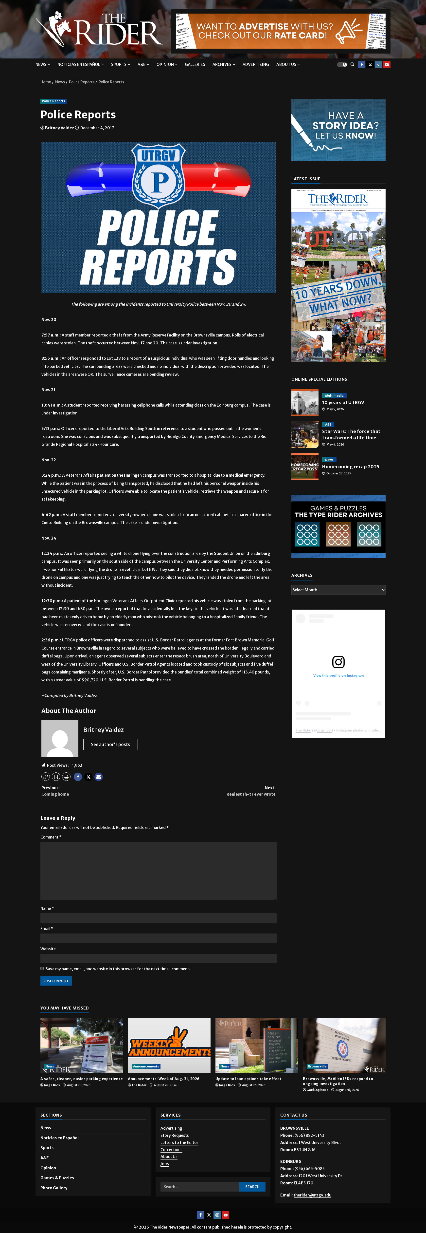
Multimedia (334, 395)
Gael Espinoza (317, 1090)
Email (46, 928)
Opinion (165, 64)
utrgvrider (324, 730)
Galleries (195, 64)
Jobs (164, 1163)
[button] (45, 776)
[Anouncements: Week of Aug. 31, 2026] (169, 1045)
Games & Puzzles (57, 1177)
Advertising (256, 64)
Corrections (171, 1149)
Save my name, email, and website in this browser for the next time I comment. (118, 968)
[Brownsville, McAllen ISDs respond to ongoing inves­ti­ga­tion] (344, 1045)
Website (48, 948)
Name (47, 908)
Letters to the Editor (179, 1142)
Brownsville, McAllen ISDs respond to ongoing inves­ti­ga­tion (338, 1081)
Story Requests (174, 1135)
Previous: (55, 791)
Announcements (146, 1066)
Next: (251, 791)
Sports (118, 64)
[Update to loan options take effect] (256, 1045)
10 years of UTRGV (305, 402)
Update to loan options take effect (248, 1079)
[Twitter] (370, 64)
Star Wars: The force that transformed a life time (305, 434)
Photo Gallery (53, 1187)
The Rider (303, 730)
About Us (169, 1156)
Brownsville (317, 1066)
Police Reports (53, 101)
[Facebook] (361, 64)
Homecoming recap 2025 (305, 466)
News (41, 64)
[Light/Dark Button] (342, 64)
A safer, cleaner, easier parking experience (81, 1079)
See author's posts (110, 744)
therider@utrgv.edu (312, 1195)
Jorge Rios (52, 1085)
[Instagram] (378, 64)
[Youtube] (386, 64)
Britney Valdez (59, 127)
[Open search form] (352, 64)
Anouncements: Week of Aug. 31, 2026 (164, 1079)
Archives (222, 64)
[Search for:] (199, 1187)
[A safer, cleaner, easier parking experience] (81, 1045)
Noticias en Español (78, 64)
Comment (51, 837)
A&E (141, 64)
